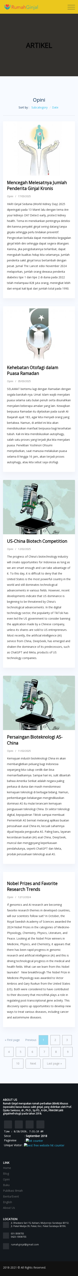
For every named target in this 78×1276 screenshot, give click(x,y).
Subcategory (39, 107)
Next (33, 1063)
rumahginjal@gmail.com (25, 1244)
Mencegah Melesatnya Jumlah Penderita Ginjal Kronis (37, 185)
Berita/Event (11, 1196)
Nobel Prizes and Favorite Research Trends (32, 886)
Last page (54, 1063)
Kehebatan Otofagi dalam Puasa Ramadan (32, 370)
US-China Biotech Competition (37, 541)
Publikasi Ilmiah (13, 1190)
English (7, 1202)
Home (7, 1168)
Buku (6, 1185)
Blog (6, 1173)
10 (17, 1063)
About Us (9, 1208)
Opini (10, 196)
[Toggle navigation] (71, 7)
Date (55, 107)
